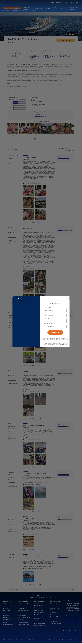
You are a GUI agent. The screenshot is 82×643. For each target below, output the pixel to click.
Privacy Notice (65, 344)
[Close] (68, 298)
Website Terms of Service (56, 345)
